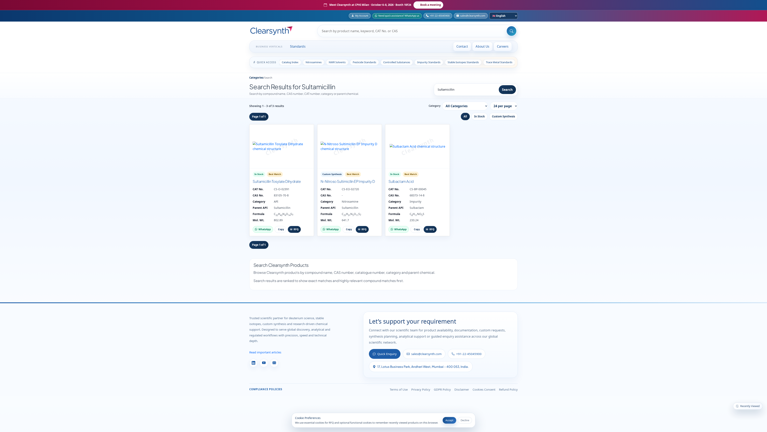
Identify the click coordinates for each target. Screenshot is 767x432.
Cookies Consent (484, 389)
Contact (462, 46)
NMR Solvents (337, 62)
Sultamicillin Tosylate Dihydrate (277, 181)
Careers (503, 46)
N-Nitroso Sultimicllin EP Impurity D (348, 181)
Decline (465, 420)
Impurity (415, 201)
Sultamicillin (282, 208)
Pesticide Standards (364, 62)
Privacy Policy (420, 389)
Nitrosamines (314, 62)
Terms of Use (399, 389)
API (276, 201)
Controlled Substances (396, 62)
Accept (449, 420)
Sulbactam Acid (401, 181)
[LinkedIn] (253, 363)
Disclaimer (461, 389)
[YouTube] (264, 363)
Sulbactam (417, 208)
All (465, 116)
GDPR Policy (442, 389)
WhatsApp (264, 229)
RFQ (296, 229)
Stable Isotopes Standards (463, 62)
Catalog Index (290, 62)
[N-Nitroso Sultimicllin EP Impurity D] (349, 146)
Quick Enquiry (387, 354)
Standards (298, 46)
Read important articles (265, 352)
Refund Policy (508, 389)
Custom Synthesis (503, 116)
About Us (482, 46)
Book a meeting (430, 5)
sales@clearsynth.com (472, 15)
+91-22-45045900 (440, 15)
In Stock (479, 116)
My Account (361, 15)
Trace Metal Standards (499, 62)
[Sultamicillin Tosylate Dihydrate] (281, 146)
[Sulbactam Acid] (417, 146)
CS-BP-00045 (418, 189)
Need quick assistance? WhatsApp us (398, 15)
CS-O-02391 (281, 189)
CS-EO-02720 (350, 189)
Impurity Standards (428, 62)
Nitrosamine (350, 201)
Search (507, 89)
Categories (256, 77)
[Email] (274, 363)
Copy (281, 229)
